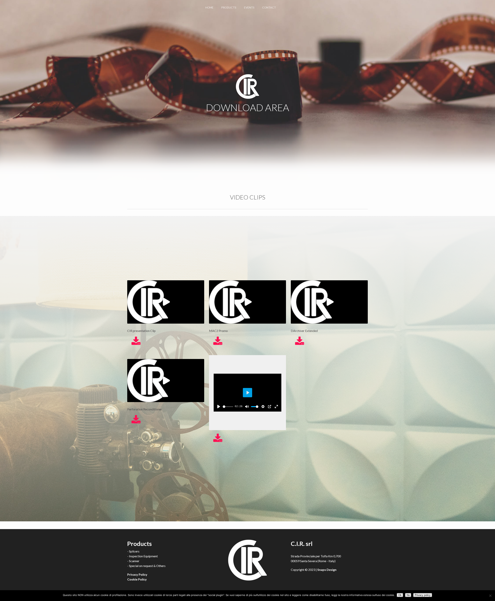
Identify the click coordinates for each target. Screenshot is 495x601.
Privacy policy (423, 595)
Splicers (134, 551)
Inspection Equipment (143, 556)
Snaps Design (326, 569)
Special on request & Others (147, 566)
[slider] (228, 406)
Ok (400, 595)
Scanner (134, 561)
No (408, 595)
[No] (490, 596)
